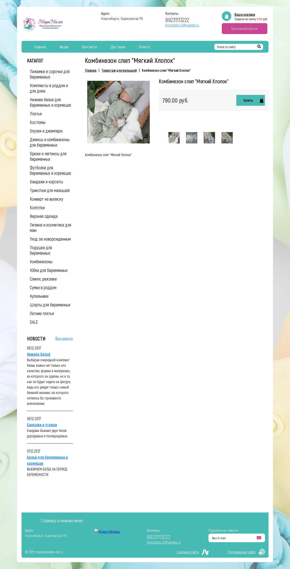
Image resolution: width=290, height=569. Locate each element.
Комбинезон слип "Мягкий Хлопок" (166, 70)
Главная (90, 70)
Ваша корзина (244, 14)
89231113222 (177, 19)
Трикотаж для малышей (119, 70)
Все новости (64, 338)
